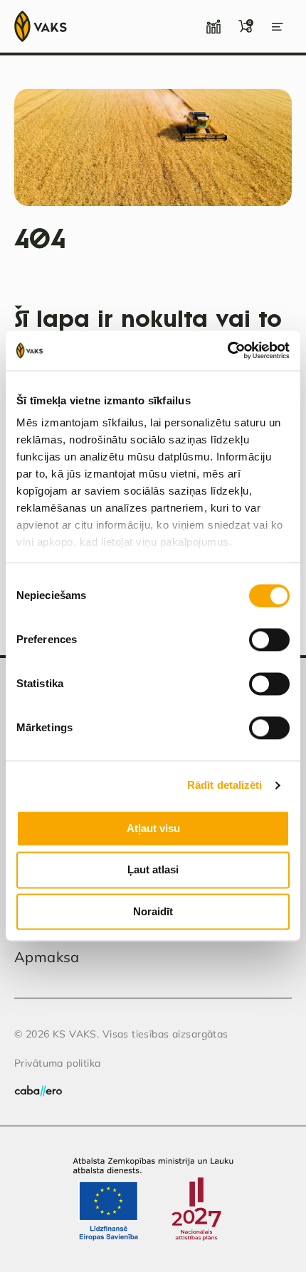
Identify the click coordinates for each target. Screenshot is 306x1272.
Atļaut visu (153, 828)
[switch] (269, 639)
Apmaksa (47, 957)
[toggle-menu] (277, 26)
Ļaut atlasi (153, 870)
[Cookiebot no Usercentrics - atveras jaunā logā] (227, 350)
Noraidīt (153, 911)
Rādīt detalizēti (225, 785)
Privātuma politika (57, 1063)
